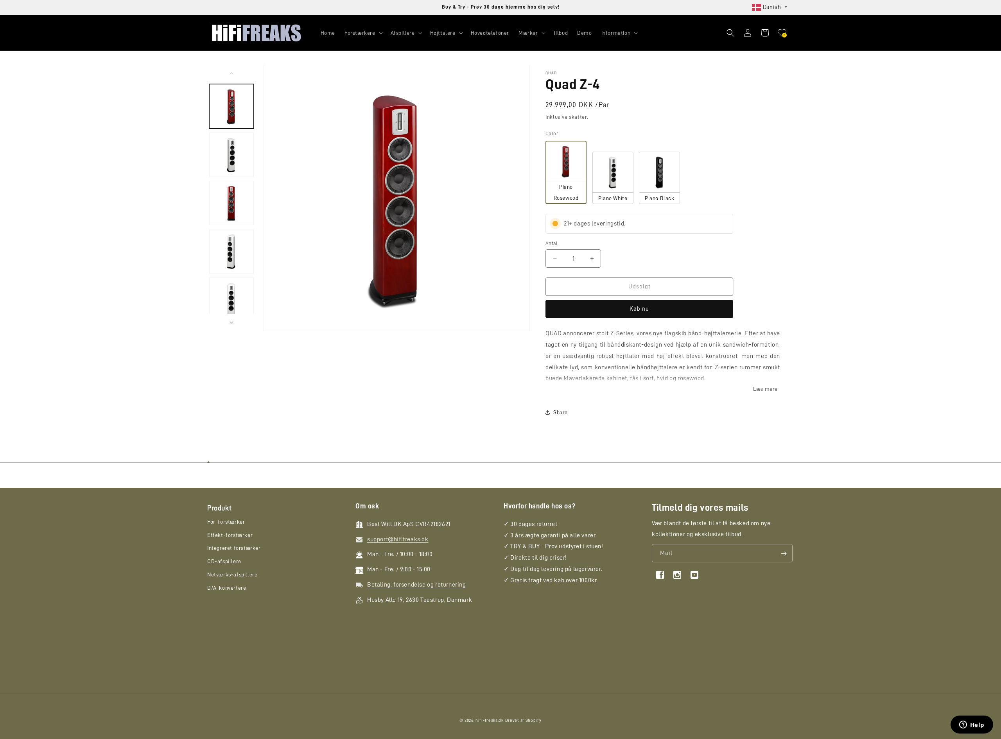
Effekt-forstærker (230, 535)
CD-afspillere (224, 561)
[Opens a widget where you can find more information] (971, 725)
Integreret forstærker (234, 548)
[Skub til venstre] (231, 73)
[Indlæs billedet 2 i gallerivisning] (231, 154)
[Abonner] (783, 553)
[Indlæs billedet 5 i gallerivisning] (231, 299)
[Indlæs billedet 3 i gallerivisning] (231, 203)
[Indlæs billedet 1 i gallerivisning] (231, 106)
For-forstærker (226, 522)
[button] (363, 33)
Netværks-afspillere (232, 575)
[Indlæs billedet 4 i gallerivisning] (231, 251)
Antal (551, 243)
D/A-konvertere (226, 588)
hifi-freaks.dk (489, 720)
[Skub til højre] (231, 322)
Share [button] (560, 412)
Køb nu (639, 309)
